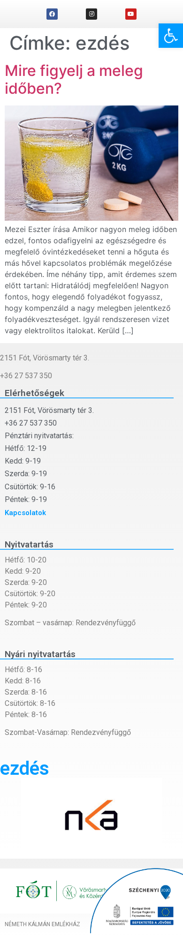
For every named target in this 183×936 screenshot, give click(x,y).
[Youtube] (131, 14)
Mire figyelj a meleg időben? (74, 79)
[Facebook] (52, 14)
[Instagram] (91, 14)
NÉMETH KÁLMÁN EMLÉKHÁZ (42, 924)
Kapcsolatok (25, 513)
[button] (171, 35)
